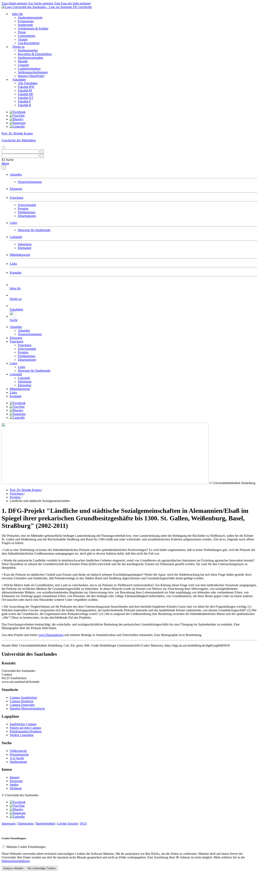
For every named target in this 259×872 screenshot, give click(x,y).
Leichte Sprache (67, 823)
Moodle (23, 61)
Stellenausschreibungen (33, 72)
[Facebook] (17, 112)
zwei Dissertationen (51, 635)
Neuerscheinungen (30, 182)
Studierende (25, 25)
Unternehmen (26, 35)
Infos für (17, 14)
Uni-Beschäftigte (28, 43)
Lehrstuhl (16, 237)
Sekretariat (24, 244)
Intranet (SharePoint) (31, 76)
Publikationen (26, 212)
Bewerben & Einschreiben (35, 54)
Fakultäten (19, 79)
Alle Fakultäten (27, 83)
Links (13, 263)
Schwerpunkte (27, 205)
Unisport (23, 65)
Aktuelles (16, 174)
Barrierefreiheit (45, 823)
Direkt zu (18, 46)
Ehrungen (16, 188)
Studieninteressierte (30, 17)
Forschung (16, 197)
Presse (22, 32)
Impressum (9, 823)
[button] (8, 159)
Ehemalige (24, 248)
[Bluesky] (16, 119)
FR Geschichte (82, 7)
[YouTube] (17, 115)
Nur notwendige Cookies (42, 868)
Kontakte (15, 272)
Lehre (13, 222)
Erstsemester (26, 21)
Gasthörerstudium (29, 68)
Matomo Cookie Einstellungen (26, 847)
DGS (83, 823)
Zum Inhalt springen (15, 3)
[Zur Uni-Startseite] (37, 7)
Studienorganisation (30, 57)
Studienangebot (28, 50)
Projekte (23, 208)
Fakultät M (25, 90)
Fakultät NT (25, 97)
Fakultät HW (26, 87)
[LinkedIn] (17, 126)
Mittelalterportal (20, 254)
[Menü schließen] (4, 167)
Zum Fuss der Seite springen (72, 3)
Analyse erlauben (13, 868)
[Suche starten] (42, 151)
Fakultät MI (25, 94)
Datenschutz (26, 823)
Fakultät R (24, 105)
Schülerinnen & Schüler (33, 28)
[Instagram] (17, 123)
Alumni (23, 39)
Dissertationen (27, 216)
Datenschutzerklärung (16, 861)
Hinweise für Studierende (34, 230)
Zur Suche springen (40, 3)
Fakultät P (24, 101)
